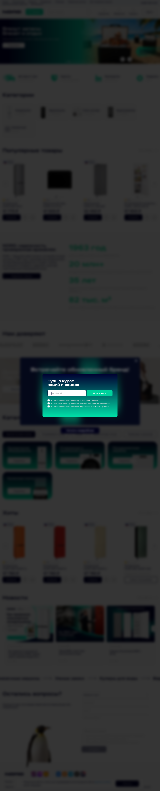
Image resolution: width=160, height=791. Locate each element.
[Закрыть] (114, 378)
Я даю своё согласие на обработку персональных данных (74, 400)
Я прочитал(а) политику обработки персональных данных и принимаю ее (80, 403)
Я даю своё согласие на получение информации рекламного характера (80, 406)
